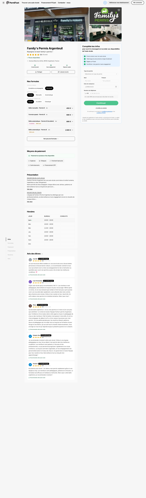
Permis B (49, 88)
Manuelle (39, 95)
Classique (48, 101)
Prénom (104, 77)
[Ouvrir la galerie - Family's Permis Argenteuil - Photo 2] (105, 15)
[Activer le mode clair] (3, 2)
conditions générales (107, 111)
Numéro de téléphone (90, 90)
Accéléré (39, 101)
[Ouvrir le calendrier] (116, 86)
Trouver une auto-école (30, 3)
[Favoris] (105, 2)
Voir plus (29, 189)
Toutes (30, 95)
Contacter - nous (64, 3)
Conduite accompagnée (35, 88)
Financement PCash (48, 3)
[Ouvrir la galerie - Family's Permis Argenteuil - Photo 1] (56, 24)
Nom (85, 77)
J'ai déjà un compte (101, 108)
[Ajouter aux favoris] (119, 10)
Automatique (49, 95)
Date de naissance (89, 83)
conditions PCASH (101, 112)
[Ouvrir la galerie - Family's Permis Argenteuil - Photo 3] (105, 33)
